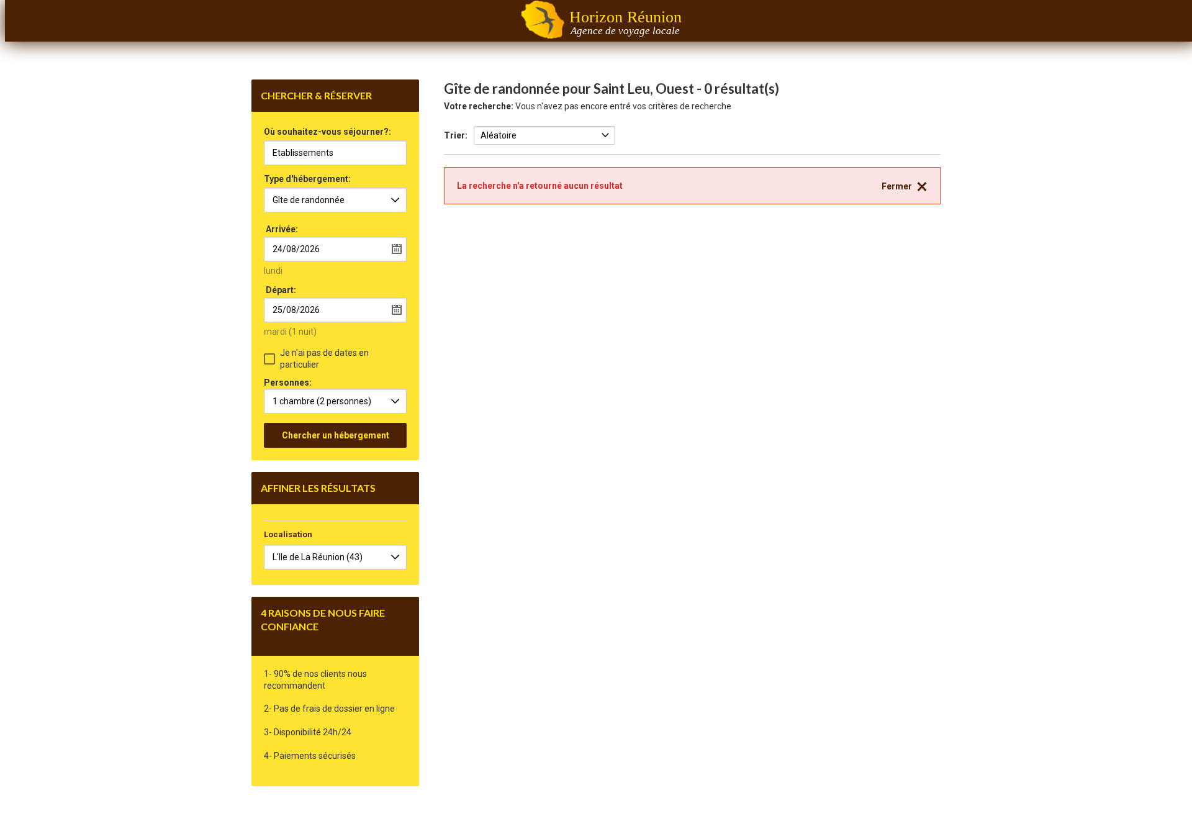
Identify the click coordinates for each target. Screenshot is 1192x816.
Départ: (281, 290)
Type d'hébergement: (307, 179)
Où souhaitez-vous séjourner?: (327, 132)
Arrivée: (282, 229)
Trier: (455, 135)
